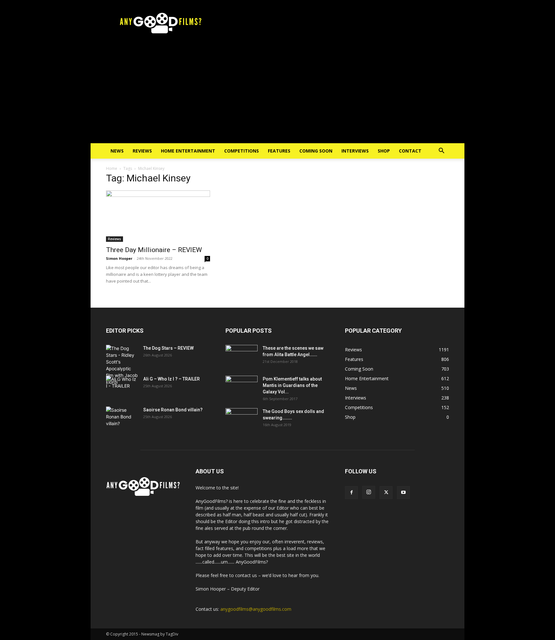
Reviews (142, 151)
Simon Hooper (119, 258)
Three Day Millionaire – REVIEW (154, 250)
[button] (441, 151)
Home (111, 168)
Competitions (241, 151)
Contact (410, 151)
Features (279, 151)
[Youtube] (403, 492)
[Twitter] (386, 492)
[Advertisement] (277, 95)
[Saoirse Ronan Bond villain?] (122, 418)
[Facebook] (351, 492)
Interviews (355, 151)
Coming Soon (315, 151)
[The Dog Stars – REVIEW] (122, 365)
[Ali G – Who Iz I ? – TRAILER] (122, 387)
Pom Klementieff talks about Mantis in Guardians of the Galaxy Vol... (292, 385)
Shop (384, 151)
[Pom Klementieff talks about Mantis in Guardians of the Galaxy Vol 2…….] (241, 387)
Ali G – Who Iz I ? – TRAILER (171, 378)
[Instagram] (368, 492)
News (117, 151)
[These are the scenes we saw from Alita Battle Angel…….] (241, 356)
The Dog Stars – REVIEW (168, 348)
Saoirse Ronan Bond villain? (173, 409)
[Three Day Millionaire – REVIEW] (158, 216)
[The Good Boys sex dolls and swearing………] (241, 419)
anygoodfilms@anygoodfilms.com (255, 609)
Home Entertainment (188, 151)
